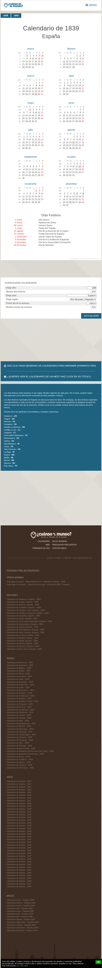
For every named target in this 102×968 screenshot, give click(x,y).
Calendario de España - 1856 (19, 881)
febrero (71, 48)
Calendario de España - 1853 (19, 873)
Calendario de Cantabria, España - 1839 (24, 608)
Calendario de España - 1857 (19, 884)
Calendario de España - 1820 (19, 781)
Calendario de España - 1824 (19, 792)
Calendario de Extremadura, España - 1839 (25, 624)
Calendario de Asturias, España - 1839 (23, 605)
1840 (16, 15)
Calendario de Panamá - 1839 (19, 737)
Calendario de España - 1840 (19, 837)
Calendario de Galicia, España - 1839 (22, 627)
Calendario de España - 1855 (19, 878)
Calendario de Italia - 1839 (18, 721)
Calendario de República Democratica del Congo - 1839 (30, 751)
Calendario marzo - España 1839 (21, 906)
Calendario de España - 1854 (19, 875)
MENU (93, 5)
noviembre (31, 183)
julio (30, 129)
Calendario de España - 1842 (19, 842)
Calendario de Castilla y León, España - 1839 (26, 610)
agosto (71, 129)
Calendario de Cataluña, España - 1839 (23, 616)
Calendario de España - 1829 (19, 806)
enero (30, 48)
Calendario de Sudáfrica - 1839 (20, 760)
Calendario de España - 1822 (19, 787)
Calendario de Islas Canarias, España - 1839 (25, 632)
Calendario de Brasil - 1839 (18, 674)
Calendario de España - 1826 (19, 798)
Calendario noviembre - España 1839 (22, 928)
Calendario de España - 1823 (19, 790)
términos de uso (41, 548)
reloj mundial (59, 541)
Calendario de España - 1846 (19, 853)
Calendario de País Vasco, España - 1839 (24, 649)
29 (36, 94)
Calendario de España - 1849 (19, 862)
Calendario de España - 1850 (19, 864)
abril (71, 75)
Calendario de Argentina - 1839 (20, 665)
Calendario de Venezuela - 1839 (20, 768)
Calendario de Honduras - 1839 (20, 712)
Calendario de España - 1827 (19, 801)
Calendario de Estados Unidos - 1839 (22, 701)
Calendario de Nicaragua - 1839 (20, 729)
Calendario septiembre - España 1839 (23, 922)
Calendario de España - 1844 (19, 848)
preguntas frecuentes (64, 545)
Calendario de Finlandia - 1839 (20, 704)
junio (71, 102)
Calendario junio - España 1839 (20, 914)
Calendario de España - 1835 (19, 823)
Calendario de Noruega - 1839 (19, 732)
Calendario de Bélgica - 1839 (19, 668)
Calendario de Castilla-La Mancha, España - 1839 (28, 613)
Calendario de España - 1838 (19, 831)
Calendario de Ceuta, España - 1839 (22, 619)
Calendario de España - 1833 (19, 817)
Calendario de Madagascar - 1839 (21, 724)
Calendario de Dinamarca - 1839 (20, 690)
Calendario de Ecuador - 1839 (19, 693)
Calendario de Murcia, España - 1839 (22, 643)
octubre (71, 156)
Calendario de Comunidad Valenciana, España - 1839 (29, 621)
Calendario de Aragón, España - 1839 (22, 602)
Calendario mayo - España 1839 (20, 911)
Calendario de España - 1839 (19, 699)
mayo (30, 102)
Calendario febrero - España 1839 (21, 903)
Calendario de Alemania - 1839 (20, 663)
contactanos (59, 548)
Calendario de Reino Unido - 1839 (21, 748)
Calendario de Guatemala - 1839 (20, 710)
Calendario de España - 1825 (19, 795)
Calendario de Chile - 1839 (18, 679)
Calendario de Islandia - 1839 (19, 718)
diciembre (71, 183)
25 (70, 202)
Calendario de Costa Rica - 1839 (20, 685)
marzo (30, 75)
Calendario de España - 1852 (19, 870)
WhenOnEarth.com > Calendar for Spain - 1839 (45, 582)
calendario (44, 541)
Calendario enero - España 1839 (20, 900)
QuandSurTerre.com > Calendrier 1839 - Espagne (49, 584)
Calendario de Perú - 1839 (18, 743)
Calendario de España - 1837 (19, 828)
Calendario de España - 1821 (19, 784)
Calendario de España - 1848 (19, 859)
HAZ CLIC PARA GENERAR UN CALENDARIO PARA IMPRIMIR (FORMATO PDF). (52, 365)
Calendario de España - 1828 (19, 804)
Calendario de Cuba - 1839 (18, 687)
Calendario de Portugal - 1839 (19, 746)
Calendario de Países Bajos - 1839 (21, 735)
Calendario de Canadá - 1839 (19, 676)
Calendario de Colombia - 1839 (20, 682)
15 (73, 142)
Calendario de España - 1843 (19, 845)
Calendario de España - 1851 (19, 867)
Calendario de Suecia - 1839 (19, 762)
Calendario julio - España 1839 (20, 917)
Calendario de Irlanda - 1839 (19, 715)
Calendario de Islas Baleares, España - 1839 (25, 630)
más (48, 545)
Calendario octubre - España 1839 (21, 925)
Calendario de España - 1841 (19, 839)
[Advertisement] (51, 340)
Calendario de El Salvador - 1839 (21, 696)
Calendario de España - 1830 (19, 809)
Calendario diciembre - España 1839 (22, 930)
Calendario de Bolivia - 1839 (18, 671)
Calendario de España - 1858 (19, 887)
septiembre (30, 156)
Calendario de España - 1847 (19, 856)
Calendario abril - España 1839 (20, 908)
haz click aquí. (22, 966)
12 (79, 166)
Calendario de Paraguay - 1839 (20, 740)
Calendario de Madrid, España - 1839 (22, 638)
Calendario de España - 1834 (19, 820)
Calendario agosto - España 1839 (21, 919)
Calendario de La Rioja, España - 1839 (23, 635)
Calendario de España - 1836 (19, 826)
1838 (5, 15)
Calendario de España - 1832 (19, 815)
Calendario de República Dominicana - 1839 (25, 754)
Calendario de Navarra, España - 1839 (23, 646)
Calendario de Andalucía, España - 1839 (24, 599)
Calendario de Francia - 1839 (19, 707)
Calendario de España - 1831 (19, 812)
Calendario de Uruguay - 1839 (19, 765)
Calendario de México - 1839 (19, 726)
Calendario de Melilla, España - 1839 (22, 641)
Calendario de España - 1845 (19, 851)
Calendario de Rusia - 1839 (18, 757)
